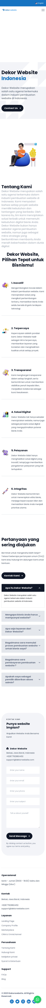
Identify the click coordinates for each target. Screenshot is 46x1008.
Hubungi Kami (7, 952)
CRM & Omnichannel (11, 934)
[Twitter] (17, 1001)
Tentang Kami (8, 947)
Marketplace (7, 930)
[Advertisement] (23, 36)
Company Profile (9, 925)
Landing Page (7, 921)
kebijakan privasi (9, 956)
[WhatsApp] (12, 1001)
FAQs (4, 974)
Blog (3, 979)
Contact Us (11, 108)
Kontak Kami (12, 575)
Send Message (18, 836)
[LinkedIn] (29, 1001)
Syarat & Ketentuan (10, 961)
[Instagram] (23, 1001)
